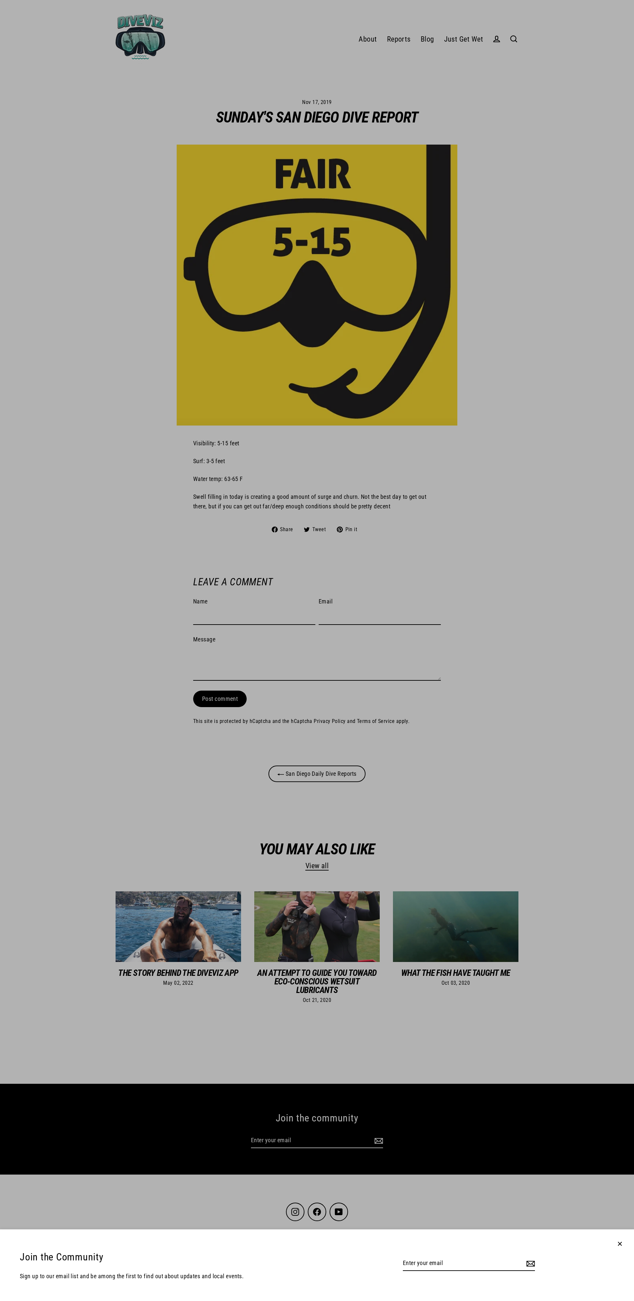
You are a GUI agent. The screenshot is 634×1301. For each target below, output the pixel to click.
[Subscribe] (529, 1263)
